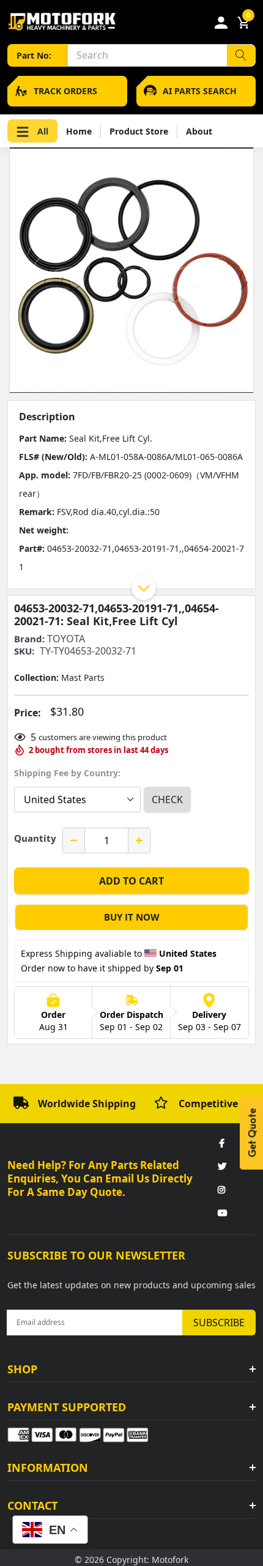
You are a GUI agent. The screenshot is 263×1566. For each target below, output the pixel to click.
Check (167, 799)
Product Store (138, 131)
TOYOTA (66, 638)
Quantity (35, 838)
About (199, 131)
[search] (241, 55)
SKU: (24, 651)
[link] (221, 1144)
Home (79, 131)
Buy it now (132, 917)
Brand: (29, 639)
